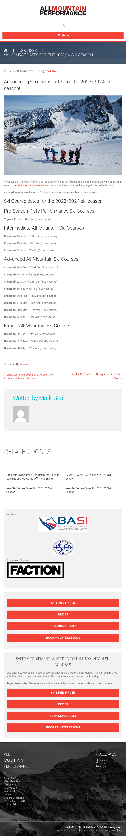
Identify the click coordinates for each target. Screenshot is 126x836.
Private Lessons (87, 831)
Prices (63, 614)
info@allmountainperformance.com (33, 185)
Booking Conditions (14, 798)
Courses (28, 50)
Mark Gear (51, 71)
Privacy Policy (115, 827)
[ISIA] (63, 547)
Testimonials (10, 788)
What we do (10, 791)
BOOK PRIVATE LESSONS (63, 637)
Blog (120, 831)
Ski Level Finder (63, 603)
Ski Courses (73, 831)
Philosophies (10, 784)
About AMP (10, 778)
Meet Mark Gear (12, 781)
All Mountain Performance (82, 827)
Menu (65, 35)
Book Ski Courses (63, 626)
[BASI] (63, 524)
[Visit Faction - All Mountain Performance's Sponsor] (35, 569)
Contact (8, 794)
